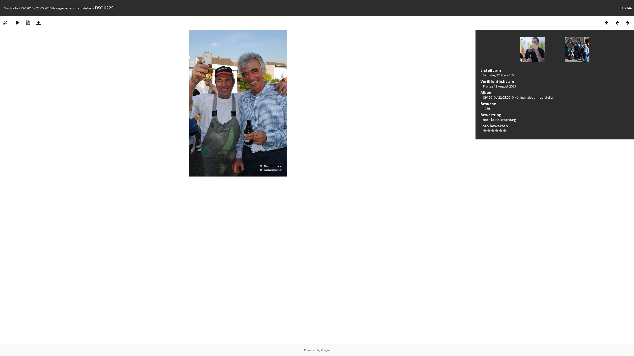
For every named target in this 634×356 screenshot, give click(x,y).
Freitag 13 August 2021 (499, 86)
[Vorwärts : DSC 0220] (627, 22)
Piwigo (325, 350)
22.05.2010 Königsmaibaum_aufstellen (64, 8)
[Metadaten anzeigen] (28, 22)
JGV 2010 (27, 8)
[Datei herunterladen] (38, 22)
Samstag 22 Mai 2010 (498, 75)
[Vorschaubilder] (607, 22)
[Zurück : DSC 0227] (617, 22)
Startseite (11, 8)
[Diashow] (17, 22)
